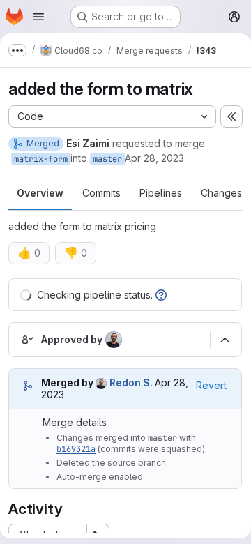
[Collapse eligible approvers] (224, 339)
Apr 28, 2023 (154, 158)
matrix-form (41, 159)
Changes (221, 193)
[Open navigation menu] (38, 17)
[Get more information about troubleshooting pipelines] (161, 294)
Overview (40, 193)
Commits (101, 193)
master (107, 159)
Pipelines (160, 193)
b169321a (76, 449)
